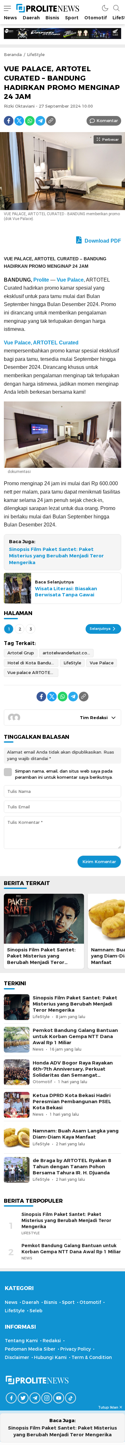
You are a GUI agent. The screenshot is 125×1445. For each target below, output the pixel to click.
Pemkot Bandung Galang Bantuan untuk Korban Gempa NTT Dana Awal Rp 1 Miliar (75, 1036)
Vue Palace (70, 280)
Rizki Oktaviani (19, 106)
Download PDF (102, 241)
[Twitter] (19, 121)
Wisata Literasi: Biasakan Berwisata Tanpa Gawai (66, 592)
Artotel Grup (20, 652)
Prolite (41, 280)
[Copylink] (51, 121)
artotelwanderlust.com (67, 652)
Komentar (107, 120)
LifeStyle (36, 54)
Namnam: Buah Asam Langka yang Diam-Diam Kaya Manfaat (76, 1134)
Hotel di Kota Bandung (31, 662)
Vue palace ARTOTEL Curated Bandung (32, 672)
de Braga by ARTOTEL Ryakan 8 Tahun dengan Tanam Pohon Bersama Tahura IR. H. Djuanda (72, 1167)
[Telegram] (40, 121)
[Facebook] (8, 121)
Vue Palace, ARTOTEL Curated (41, 342)
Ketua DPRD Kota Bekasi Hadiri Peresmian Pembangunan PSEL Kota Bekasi (72, 1102)
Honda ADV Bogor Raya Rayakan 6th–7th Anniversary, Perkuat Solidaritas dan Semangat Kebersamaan (73, 1072)
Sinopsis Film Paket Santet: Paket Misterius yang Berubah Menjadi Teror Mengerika (56, 556)
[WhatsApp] (30, 121)
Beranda (13, 54)
